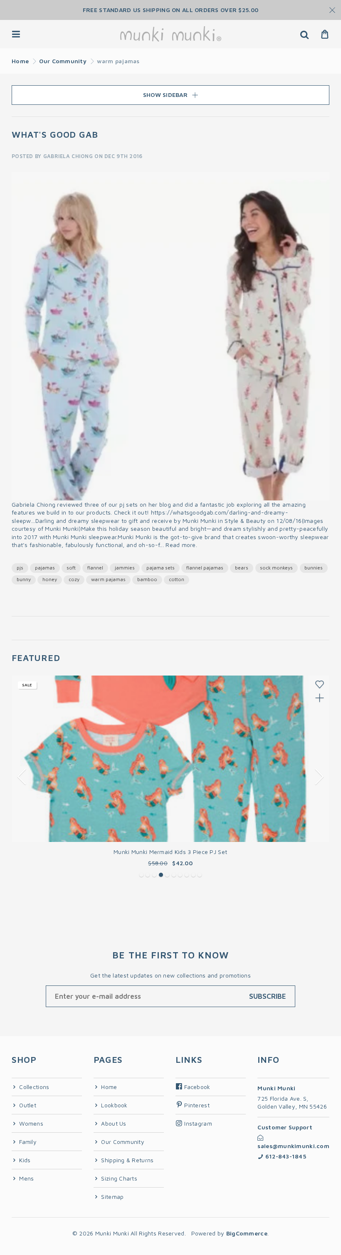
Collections (33, 1086)
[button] (141, 875)
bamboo (147, 579)
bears (241, 567)
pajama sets (160, 567)
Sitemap (111, 1196)
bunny (24, 579)
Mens (25, 1178)
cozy (74, 579)
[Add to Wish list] (319, 684)
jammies (125, 567)
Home (20, 60)
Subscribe (267, 996)
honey (49, 579)
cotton (176, 579)
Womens (30, 1123)
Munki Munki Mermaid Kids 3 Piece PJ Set (170, 851)
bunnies (313, 567)
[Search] (304, 34)
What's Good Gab (55, 134)
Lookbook (113, 1105)
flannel (95, 567)
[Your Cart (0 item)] (325, 34)
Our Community (62, 60)
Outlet (26, 1105)
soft (71, 567)
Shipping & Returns (126, 1159)
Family (27, 1141)
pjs (20, 567)
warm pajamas (108, 579)
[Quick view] (319, 697)
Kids (23, 1159)
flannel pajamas (204, 567)
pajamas (45, 567)
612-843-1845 (284, 1156)
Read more (181, 544)
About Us (112, 1123)
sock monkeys (276, 567)
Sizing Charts (118, 1178)
